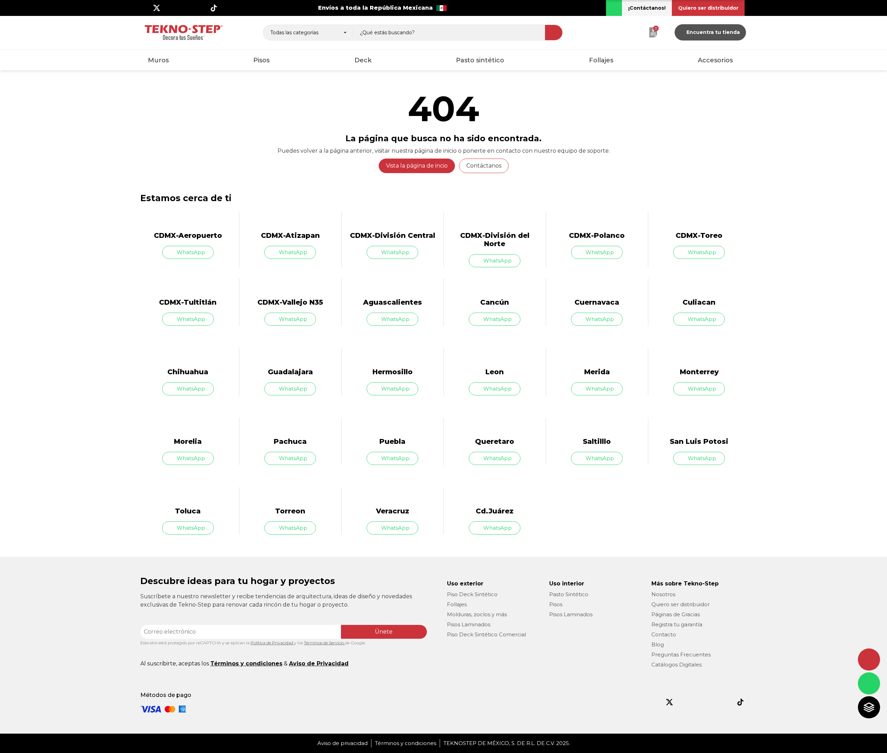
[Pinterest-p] (712, 702)
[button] (647, 8)
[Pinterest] (191, 8)
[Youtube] (179, 8)
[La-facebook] (145, 8)
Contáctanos (483, 165)
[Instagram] (168, 8)
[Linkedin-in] (202, 8)
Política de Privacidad (272, 642)
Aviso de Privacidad (319, 663)
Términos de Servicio (324, 642)
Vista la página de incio (417, 165)
